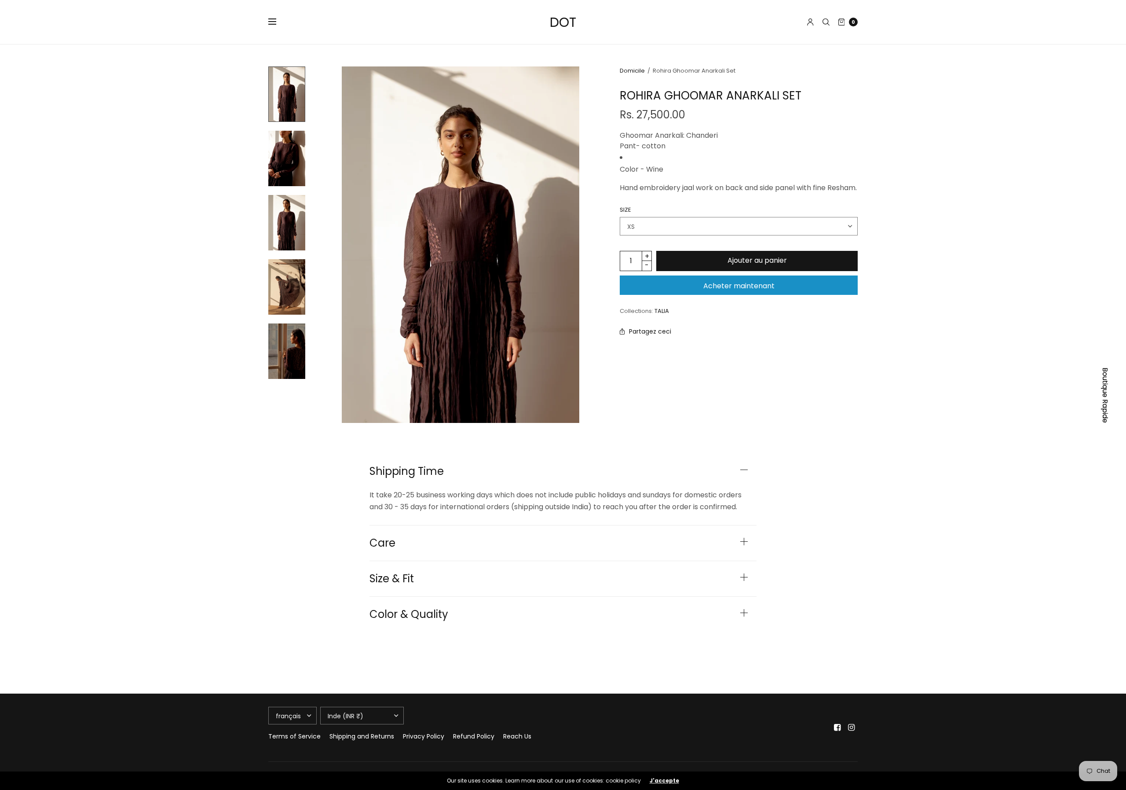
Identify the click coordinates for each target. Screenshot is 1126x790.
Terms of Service (294, 736)
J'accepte (664, 780)
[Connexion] (810, 22)
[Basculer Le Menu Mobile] (278, 22)
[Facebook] (837, 727)
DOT (563, 22)
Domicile (632, 70)
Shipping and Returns (361, 736)
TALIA (661, 311)
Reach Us (517, 736)
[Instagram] (851, 727)
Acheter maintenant (739, 286)
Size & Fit (391, 578)
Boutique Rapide (1105, 395)
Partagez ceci (650, 331)
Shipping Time (406, 471)
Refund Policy (473, 736)
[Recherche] (826, 22)
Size (625, 210)
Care (382, 543)
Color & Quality (408, 614)
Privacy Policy (423, 736)
